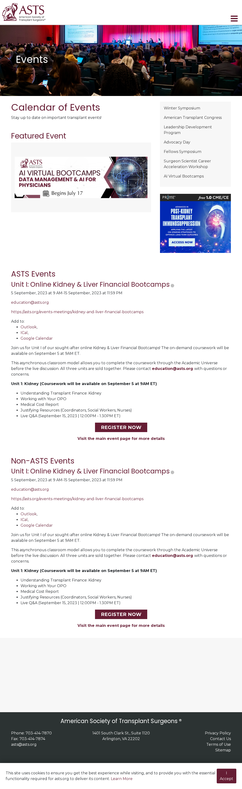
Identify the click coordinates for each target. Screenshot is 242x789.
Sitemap (223, 750)
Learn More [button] (122, 778)
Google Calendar (37, 338)
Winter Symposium (182, 108)
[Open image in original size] (81, 177)
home (27, 12)
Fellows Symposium (182, 151)
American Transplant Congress (193, 117)
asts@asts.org (24, 744)
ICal (24, 332)
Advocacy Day (177, 142)
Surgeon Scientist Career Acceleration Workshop (187, 164)
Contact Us (220, 739)
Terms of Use (218, 744)
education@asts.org (30, 302)
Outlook (29, 327)
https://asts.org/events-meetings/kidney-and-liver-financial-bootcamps (77, 312)
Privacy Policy (218, 733)
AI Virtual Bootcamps (184, 176)
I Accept (226, 776)
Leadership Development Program (188, 130)
